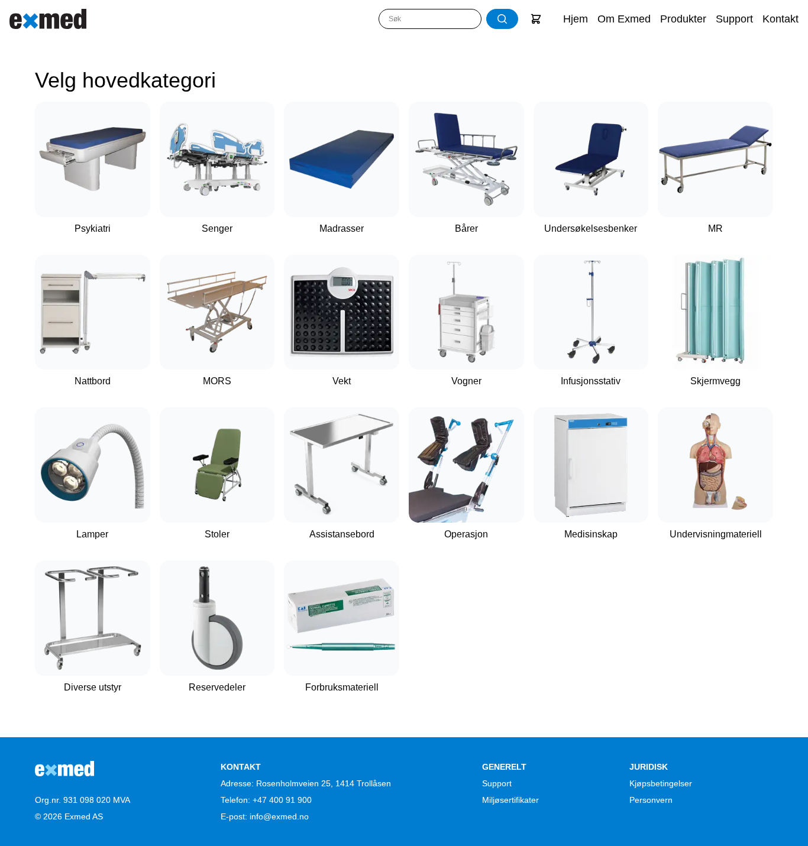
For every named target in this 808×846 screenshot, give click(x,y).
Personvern (651, 800)
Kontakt (780, 19)
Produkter (683, 19)
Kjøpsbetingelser (660, 783)
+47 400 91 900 (282, 800)
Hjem (575, 19)
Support (734, 19)
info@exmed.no (279, 816)
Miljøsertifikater (510, 800)
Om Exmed (624, 19)
